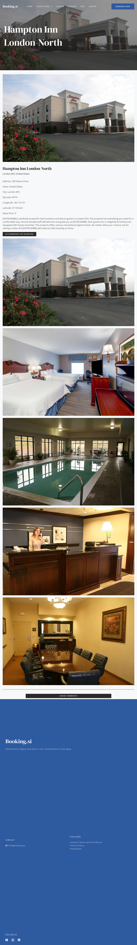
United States (23, 173)
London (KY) (9, 173)
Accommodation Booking (19, 234)
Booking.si (10, 6)
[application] (51, 6)
